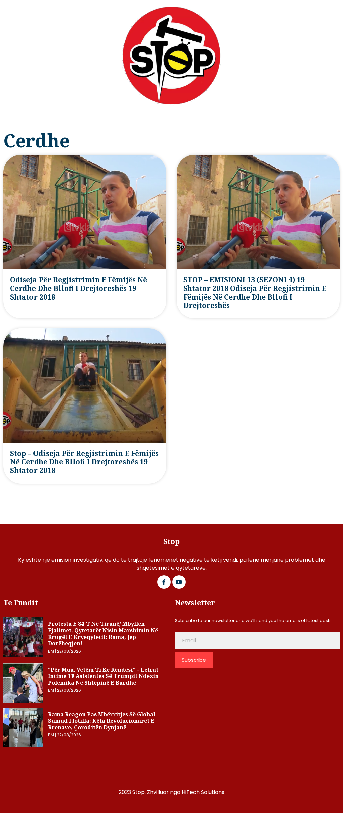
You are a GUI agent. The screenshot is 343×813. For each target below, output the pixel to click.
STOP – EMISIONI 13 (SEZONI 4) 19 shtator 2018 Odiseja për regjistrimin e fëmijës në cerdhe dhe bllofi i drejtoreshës (254, 292)
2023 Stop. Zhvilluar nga (150, 792)
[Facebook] (164, 582)
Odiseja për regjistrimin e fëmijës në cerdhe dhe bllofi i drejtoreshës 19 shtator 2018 (78, 288)
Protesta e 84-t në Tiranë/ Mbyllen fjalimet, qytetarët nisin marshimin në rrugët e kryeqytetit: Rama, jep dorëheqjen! (103, 633)
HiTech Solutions (203, 792)
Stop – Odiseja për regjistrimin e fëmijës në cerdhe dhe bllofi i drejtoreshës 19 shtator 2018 (84, 462)
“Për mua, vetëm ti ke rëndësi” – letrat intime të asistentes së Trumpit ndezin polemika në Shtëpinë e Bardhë (103, 676)
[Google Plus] (179, 582)
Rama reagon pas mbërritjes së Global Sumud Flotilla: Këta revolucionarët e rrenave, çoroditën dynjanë (101, 721)
